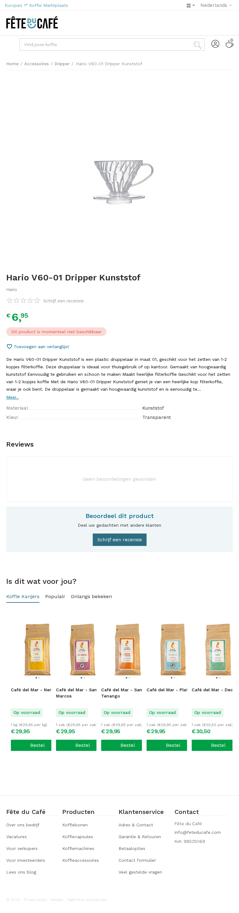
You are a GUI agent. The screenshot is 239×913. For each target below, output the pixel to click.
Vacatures (16, 836)
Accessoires (36, 63)
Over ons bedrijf (23, 824)
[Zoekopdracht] (198, 44)
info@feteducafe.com (198, 832)
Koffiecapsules (77, 836)
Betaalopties (132, 848)
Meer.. (12, 397)
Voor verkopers (22, 848)
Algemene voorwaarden (87, 899)
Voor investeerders (25, 860)
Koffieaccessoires (80, 860)
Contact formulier (137, 860)
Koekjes (57, 899)
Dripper (62, 63)
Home (12, 63)
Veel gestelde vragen (140, 872)
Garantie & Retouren (140, 836)
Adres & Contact (136, 824)
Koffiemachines (78, 848)
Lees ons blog (21, 872)
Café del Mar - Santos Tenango (125, 692)
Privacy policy (35, 899)
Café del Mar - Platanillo (173, 689)
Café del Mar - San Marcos (76, 692)
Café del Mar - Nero (32, 689)
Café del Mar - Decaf (214, 689)
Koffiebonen (75, 824)
